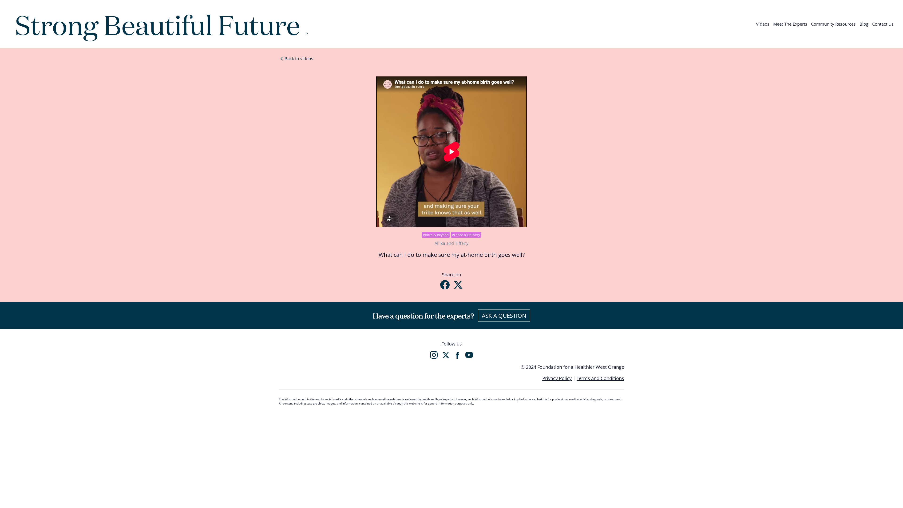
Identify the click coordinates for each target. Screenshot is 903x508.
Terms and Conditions (600, 378)
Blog (863, 24)
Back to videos (299, 58)
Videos (762, 24)
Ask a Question (504, 315)
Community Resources (833, 24)
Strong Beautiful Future (161, 24)
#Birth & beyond (436, 235)
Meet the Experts (790, 24)
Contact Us (883, 24)
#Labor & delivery (466, 235)
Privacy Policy (557, 378)
